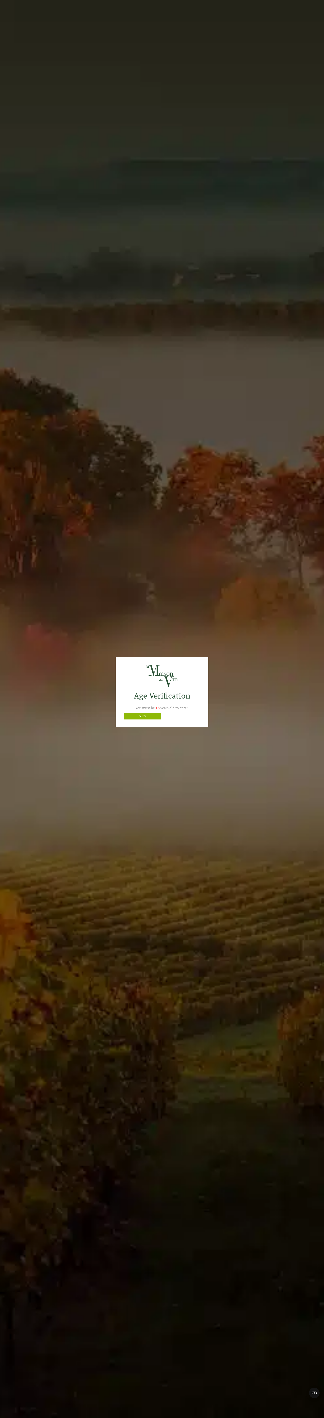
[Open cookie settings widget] (314, 1393)
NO (181, 716)
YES (142, 716)
